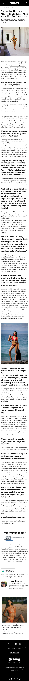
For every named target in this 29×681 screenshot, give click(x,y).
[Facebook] (9, 679)
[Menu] (3, 3)
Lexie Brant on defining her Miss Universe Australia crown (13, 627)
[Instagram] (12, 679)
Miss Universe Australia (17, 66)
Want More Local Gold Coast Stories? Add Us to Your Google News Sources (14, 576)
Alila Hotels (20, 172)
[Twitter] (20, 679)
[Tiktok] (17, 679)
